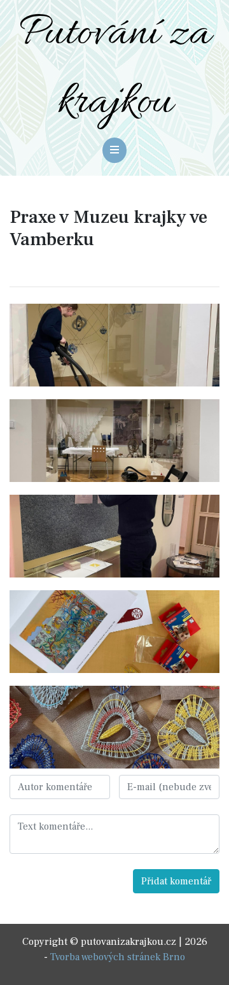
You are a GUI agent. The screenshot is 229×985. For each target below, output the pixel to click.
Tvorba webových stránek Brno (117, 957)
